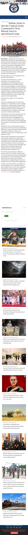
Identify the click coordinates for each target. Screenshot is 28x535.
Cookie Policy (13, 531)
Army (7, 21)
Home (3, 21)
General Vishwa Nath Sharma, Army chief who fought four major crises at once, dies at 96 (13, 397)
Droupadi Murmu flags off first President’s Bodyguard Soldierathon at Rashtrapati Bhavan (14, 312)
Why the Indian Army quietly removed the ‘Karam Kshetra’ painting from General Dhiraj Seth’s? (13, 455)
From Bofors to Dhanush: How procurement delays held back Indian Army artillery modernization (13, 426)
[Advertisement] (14, 188)
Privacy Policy (22, 531)
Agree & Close (14, 532)
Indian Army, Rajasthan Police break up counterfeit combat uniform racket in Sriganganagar (14, 341)
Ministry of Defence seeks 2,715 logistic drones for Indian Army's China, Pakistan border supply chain (14, 283)
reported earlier (5, 172)
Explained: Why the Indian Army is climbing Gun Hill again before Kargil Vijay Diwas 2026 (13, 515)
